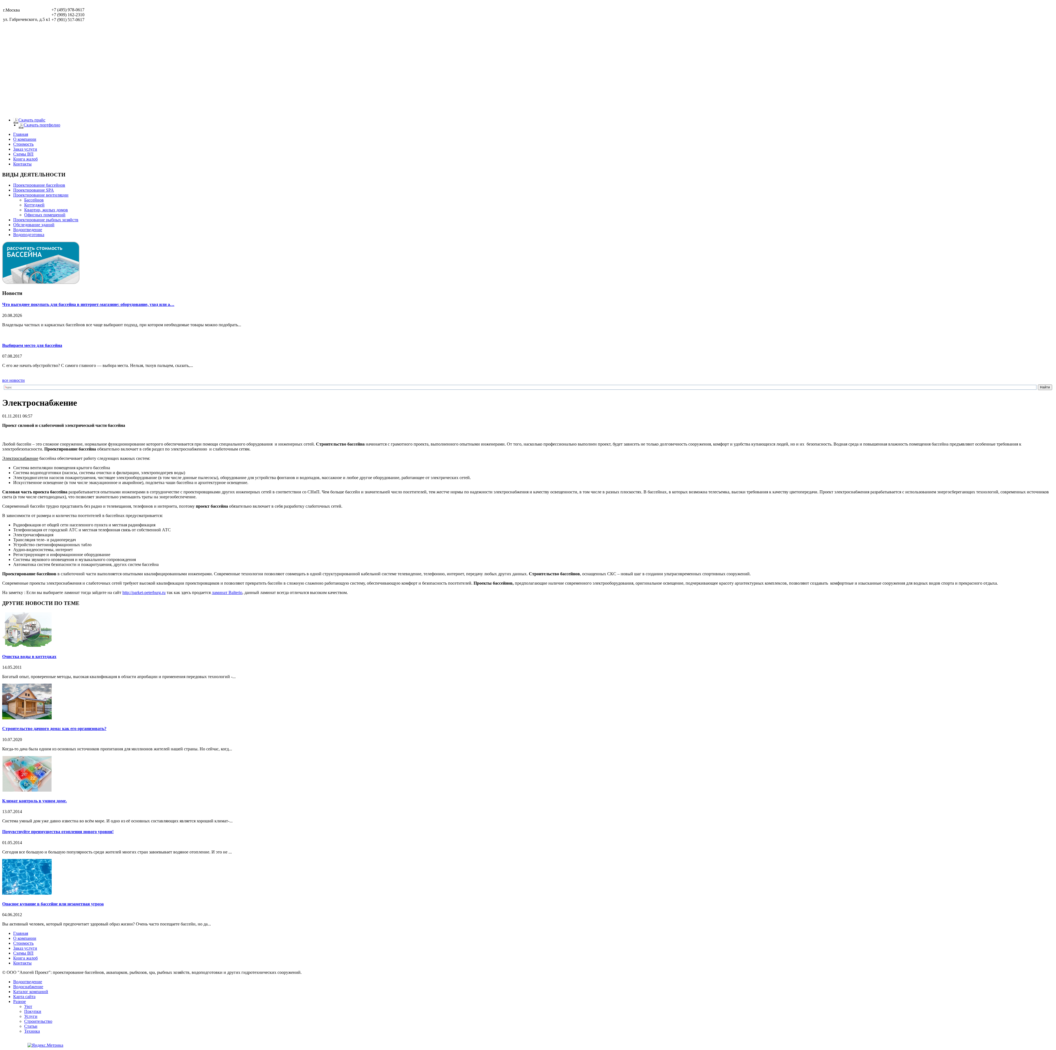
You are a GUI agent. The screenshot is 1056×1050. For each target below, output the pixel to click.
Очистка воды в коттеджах (29, 656)
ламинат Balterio (227, 592)
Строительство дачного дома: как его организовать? (54, 728)
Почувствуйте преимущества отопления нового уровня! (58, 831)
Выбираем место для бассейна (32, 345)
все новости (13, 380)
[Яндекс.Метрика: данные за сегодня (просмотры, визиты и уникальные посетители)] (45, 1045)
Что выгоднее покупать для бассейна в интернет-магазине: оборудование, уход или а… (88, 304)
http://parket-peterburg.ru (144, 592)
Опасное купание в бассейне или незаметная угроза (53, 904)
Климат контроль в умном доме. (34, 800)
